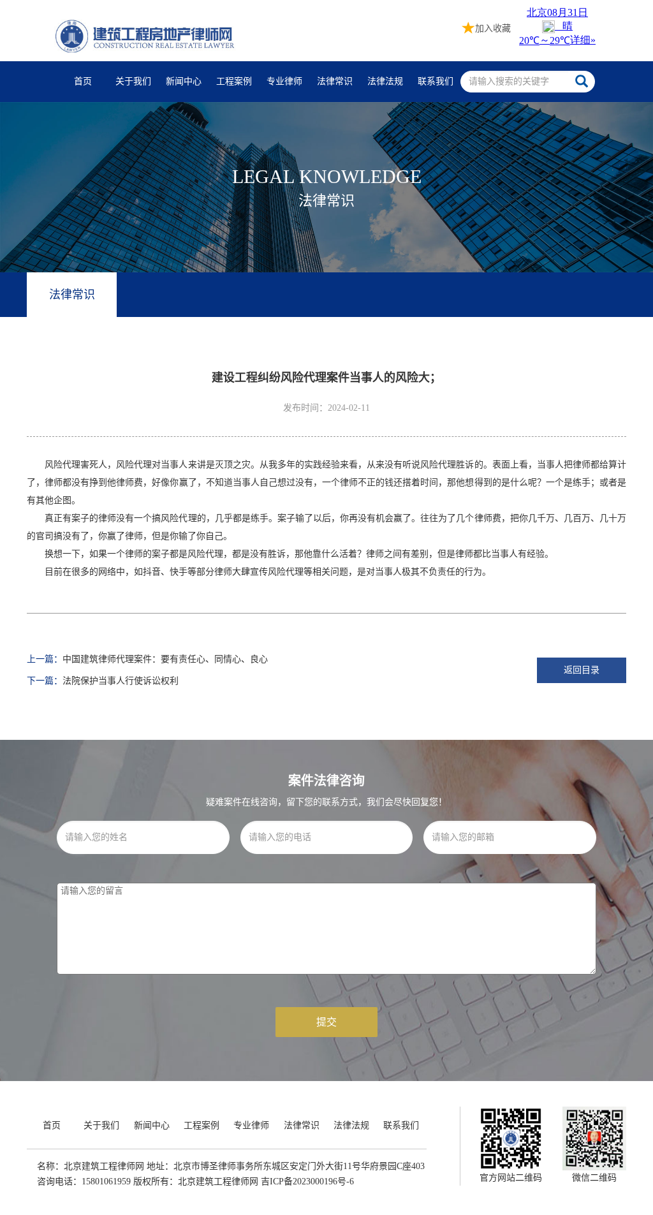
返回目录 (581, 670)
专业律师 (284, 81)
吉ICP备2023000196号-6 (307, 1181)
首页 (83, 81)
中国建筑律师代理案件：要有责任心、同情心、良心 (165, 659)
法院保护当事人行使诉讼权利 (120, 681)
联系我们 (435, 81)
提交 (326, 1022)
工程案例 (234, 81)
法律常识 (335, 81)
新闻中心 (184, 81)
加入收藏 (493, 28)
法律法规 (385, 81)
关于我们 (133, 81)
